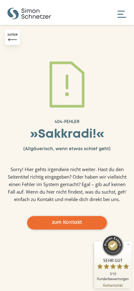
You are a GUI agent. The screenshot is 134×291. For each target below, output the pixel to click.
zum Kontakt (67, 222)
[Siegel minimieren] (128, 244)
